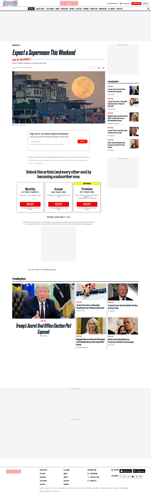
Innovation (103, 9)
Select (30, 204)
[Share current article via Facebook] (90, 68)
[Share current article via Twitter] (94, 68)
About (42, 488)
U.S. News (111, 9)
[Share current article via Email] (99, 68)
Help (66, 488)
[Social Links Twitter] (124, 477)
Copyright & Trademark (120, 488)
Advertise (61, 488)
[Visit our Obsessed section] (16, 3)
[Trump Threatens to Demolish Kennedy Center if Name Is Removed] (134, 107)
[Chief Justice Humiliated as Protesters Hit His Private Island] (134, 148)
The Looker (50, 9)
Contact (47, 488)
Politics (79, 9)
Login (68, 217)
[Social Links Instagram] (128, 477)
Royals (71, 9)
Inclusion (96, 488)
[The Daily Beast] (69, 3)
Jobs (55, 488)
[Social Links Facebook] (120, 477)
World (66, 477)
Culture (66, 481)
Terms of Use (51, 144)
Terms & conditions (106, 488)
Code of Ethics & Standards (83, 488)
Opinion (86, 9)
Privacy (71, 488)
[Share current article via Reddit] (103, 68)
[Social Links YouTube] (132, 477)
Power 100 (93, 9)
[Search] (148, 9)
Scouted (119, 9)
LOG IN (145, 3)
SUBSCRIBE (136, 3)
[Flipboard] (140, 477)
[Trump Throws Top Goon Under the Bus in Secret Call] (134, 135)
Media (58, 9)
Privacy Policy (60, 144)
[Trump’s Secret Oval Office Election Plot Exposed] (134, 94)
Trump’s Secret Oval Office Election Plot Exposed (43, 329)
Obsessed (64, 9)
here (54, 269)
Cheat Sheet (40, 9)
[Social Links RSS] (136, 477)
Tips (52, 488)
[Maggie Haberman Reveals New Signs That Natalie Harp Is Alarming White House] (134, 121)
